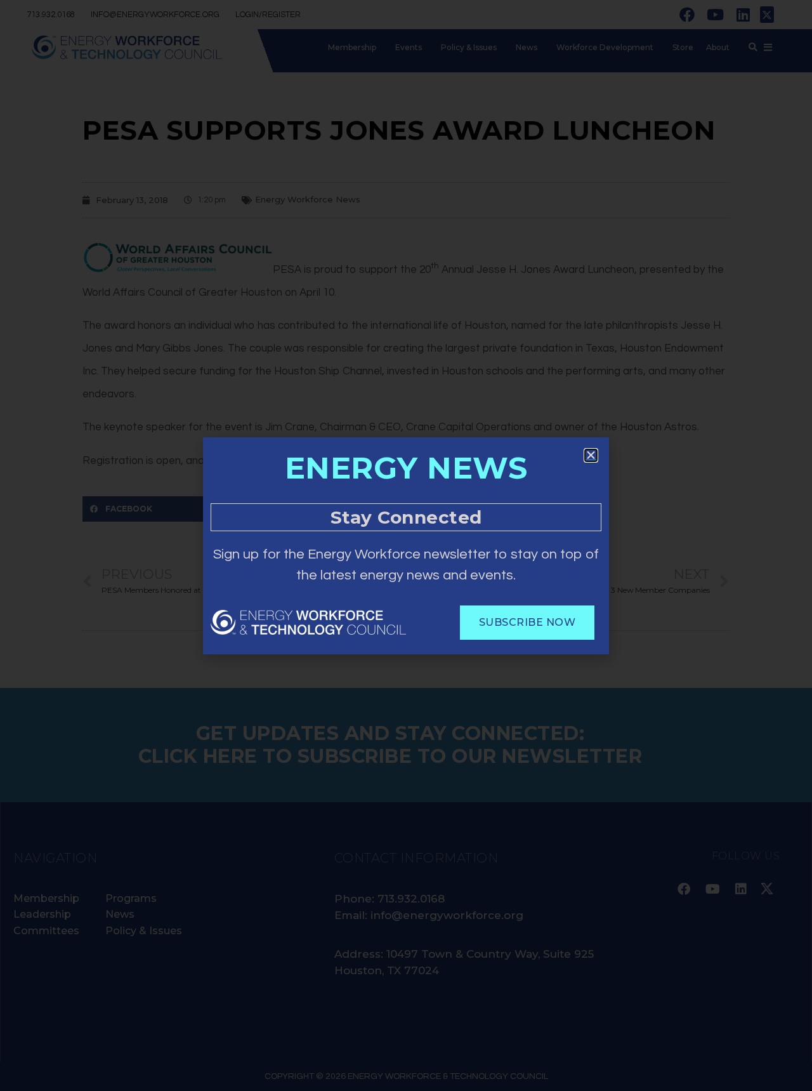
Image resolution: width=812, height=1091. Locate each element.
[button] (591, 455)
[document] (406, 545)
